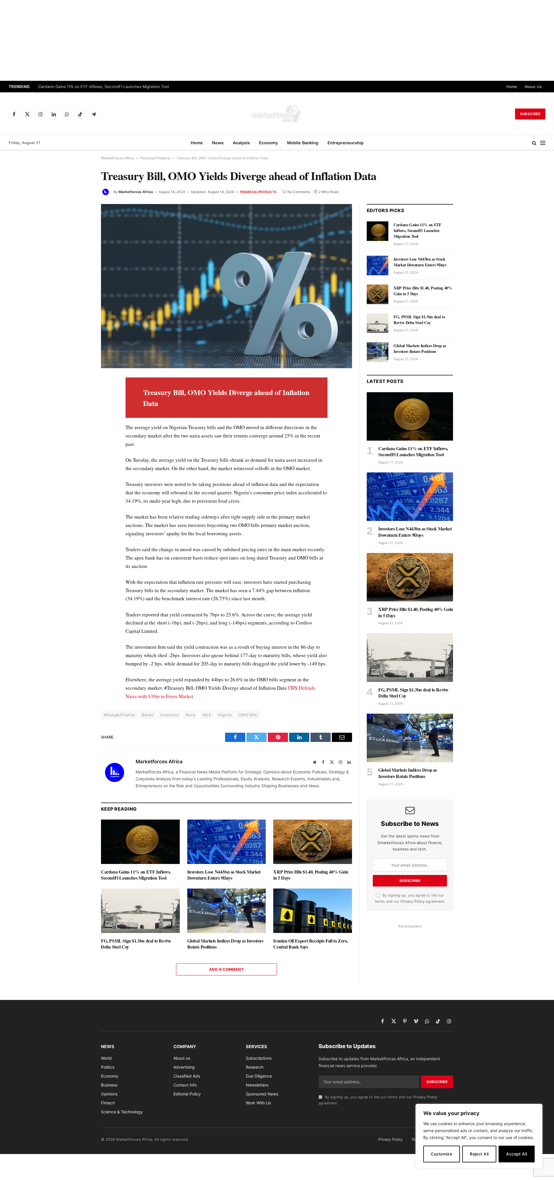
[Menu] (542, 142)
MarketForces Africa (117, 158)
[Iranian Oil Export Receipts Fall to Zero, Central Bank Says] (312, 911)
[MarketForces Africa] (277, 114)
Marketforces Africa (136, 192)
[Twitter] (80, 409)
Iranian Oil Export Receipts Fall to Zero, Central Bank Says (310, 944)
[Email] (80, 449)
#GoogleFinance (119, 715)
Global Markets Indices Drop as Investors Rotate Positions (225, 944)
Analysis (241, 142)
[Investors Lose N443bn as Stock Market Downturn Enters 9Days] (226, 842)
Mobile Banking (302, 142)
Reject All (479, 1153)
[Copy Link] (80, 515)
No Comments (298, 192)
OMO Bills (248, 715)
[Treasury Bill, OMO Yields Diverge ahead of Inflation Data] (226, 286)
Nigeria (225, 715)
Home (511, 86)
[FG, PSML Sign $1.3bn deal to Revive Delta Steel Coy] (140, 911)
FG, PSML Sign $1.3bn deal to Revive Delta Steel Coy (136, 944)
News (218, 142)
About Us (533, 86)
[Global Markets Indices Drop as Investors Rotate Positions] (226, 911)
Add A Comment (226, 969)
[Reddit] (80, 475)
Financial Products (155, 158)
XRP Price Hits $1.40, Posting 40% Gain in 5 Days (310, 875)
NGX (207, 715)
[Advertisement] (277, 40)
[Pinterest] (80, 435)
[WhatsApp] (80, 502)
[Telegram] (80, 488)
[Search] (534, 142)
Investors (169, 715)
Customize (441, 1153)
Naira (190, 715)
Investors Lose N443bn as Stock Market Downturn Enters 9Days (224, 875)
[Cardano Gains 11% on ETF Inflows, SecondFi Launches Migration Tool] (140, 842)
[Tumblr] (80, 462)
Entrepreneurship (345, 142)
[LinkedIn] (80, 422)
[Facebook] (80, 395)
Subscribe (530, 114)
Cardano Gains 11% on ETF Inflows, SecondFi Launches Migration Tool (103, 86)
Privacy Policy (412, 901)
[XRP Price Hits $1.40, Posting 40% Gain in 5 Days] (312, 842)
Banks (147, 715)
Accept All (516, 1153)
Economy (268, 142)
